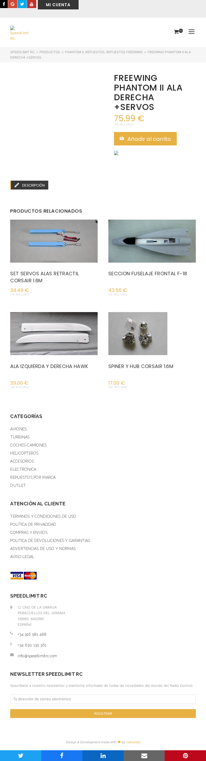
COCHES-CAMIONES (28, 445)
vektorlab (133, 742)
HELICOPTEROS (24, 453)
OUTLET (18, 485)
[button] (191, 31)
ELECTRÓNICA (23, 469)
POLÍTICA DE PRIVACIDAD (33, 524)
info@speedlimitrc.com (37, 656)
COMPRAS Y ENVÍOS (28, 532)
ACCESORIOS (22, 461)
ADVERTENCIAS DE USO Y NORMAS (43, 548)
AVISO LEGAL (22, 557)
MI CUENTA (58, 5)
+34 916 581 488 (32, 634)
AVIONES (18, 429)
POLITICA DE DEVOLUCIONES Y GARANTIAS (50, 540)
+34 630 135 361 (32, 645)
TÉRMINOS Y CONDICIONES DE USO (43, 516)
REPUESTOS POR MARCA (33, 477)
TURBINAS (20, 437)
